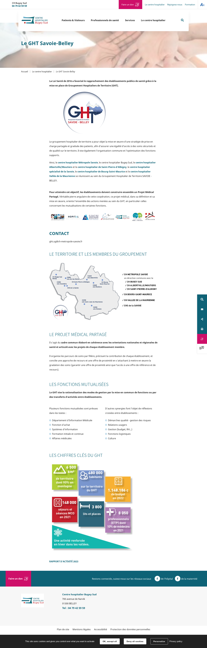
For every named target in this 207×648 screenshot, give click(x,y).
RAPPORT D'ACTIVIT (63, 561)
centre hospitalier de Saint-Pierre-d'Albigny (102, 167)
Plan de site (63, 629)
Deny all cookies (135, 641)
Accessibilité (100, 629)
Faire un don (128, 4)
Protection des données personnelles (130, 629)
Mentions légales (82, 629)
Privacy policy (175, 641)
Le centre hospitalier (155, 4)
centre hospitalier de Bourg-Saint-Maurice (101, 171)
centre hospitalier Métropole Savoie (78, 162)
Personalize (159, 641)
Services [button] (130, 20)
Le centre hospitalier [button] (153, 20)
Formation (190, 4)
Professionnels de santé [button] (105, 20)
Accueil (24, 71)
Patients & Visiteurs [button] (73, 20)
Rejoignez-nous (174, 4)
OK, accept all (110, 641)
